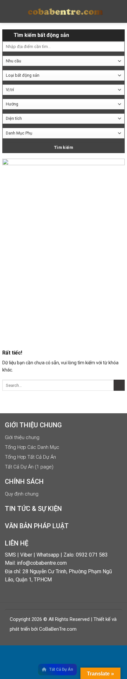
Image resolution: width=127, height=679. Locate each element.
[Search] (117, 11)
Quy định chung (21, 494)
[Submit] (119, 385)
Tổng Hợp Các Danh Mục (32, 447)
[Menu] (11, 11)
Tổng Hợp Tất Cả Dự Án (30, 457)
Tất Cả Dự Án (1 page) (29, 467)
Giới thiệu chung (22, 437)
